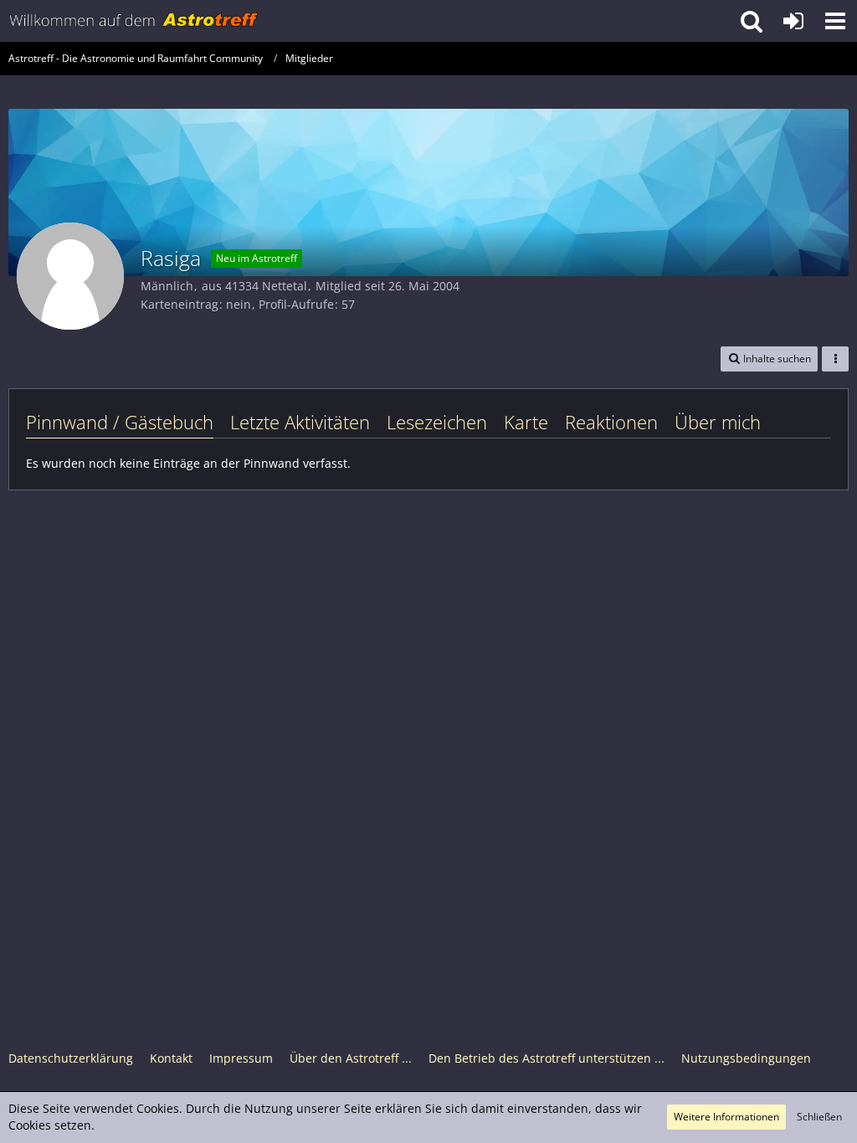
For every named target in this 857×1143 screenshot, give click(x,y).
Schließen (819, 1117)
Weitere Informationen (726, 1117)
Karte (526, 421)
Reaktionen (611, 421)
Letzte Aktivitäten (300, 421)
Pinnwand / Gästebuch (119, 421)
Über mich (718, 421)
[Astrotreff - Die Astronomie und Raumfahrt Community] (134, 21)
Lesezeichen (437, 421)
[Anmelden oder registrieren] (793, 21)
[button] (835, 21)
